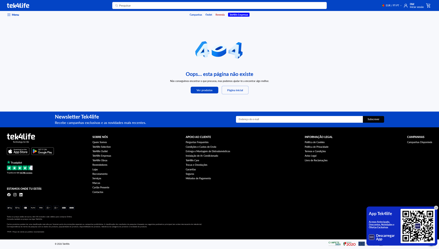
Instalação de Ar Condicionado (202, 155)
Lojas (95, 169)
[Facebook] (9, 195)
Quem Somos (99, 142)
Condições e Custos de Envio (201, 146)
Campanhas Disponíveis (419, 142)
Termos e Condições (315, 151)
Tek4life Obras (99, 160)
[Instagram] (15, 195)
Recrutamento (100, 173)
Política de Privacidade (316, 146)
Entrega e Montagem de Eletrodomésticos (208, 151)
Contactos (97, 192)
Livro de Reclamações (316, 160)
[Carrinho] (428, 5)
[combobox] (215, 5)
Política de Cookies (315, 142)
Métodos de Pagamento (198, 178)
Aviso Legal (310, 155)
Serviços (96, 178)
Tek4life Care (192, 160)
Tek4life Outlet (100, 151)
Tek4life (65, 244)
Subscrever (373, 119)
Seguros (190, 173)
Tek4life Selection (101, 146)
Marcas (96, 182)
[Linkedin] (21, 195)
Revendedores (99, 164)
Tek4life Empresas (101, 155)
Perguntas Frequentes (197, 142)
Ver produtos (204, 90)
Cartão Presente (100, 187)
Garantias (191, 169)
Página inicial (235, 90)
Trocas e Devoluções (196, 164)
